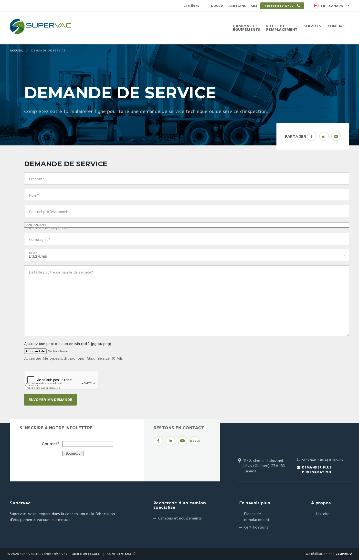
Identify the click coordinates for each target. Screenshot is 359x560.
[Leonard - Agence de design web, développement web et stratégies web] (344, 554)
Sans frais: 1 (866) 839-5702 (323, 460)
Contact (337, 26)
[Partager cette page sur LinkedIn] (324, 136)
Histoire (323, 514)
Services (313, 26)
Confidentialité (121, 554)
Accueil (16, 50)
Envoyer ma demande (51, 400)
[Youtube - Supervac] (182, 441)
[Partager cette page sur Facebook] (312, 136)
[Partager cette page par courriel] (336, 136)
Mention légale (86, 554)
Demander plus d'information (317, 470)
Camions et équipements (180, 518)
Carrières (191, 6)
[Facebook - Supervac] (158, 441)
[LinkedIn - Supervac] (170, 441)
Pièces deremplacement (282, 28)
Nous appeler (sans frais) (253, 6)
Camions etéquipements (246, 28)
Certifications (256, 527)
